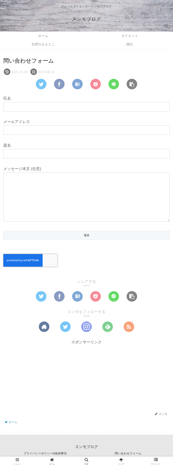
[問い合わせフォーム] (77, 84)
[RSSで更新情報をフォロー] (129, 326)
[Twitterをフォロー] (65, 326)
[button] (159, 382)
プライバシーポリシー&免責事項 (45, 453)
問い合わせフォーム (128, 453)
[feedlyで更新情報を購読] (107, 326)
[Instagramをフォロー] (86, 326)
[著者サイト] (44, 326)
